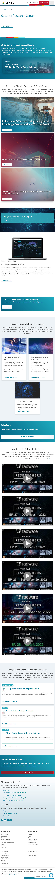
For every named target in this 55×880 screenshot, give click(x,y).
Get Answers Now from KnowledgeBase (14, 792)
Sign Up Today (7, 307)
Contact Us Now (27, 772)
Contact (44, 3)
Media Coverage (5, 855)
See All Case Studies (8, 746)
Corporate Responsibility (7, 842)
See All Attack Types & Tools (10, 701)
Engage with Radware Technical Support (14, 798)
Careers (3, 844)
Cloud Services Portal (33, 839)
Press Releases (5, 854)
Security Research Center (10, 813)
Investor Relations (5, 839)
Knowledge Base (32, 842)
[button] (27, 3)
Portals (30, 838)
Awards (3, 860)
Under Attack (34, 3)
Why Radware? (4, 834)
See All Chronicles (7, 723)
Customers (4, 836)
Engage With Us (32, 851)
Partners (3, 838)
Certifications (4, 863)
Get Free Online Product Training (12, 795)
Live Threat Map (32, 855)
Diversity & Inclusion (6, 841)
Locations (6, 790)
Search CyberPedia (27, 437)
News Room (4, 851)
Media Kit (3, 862)
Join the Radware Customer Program (13, 800)
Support (30, 834)
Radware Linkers (32, 841)
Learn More (6, 220)
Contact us (6, 26)
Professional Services (33, 844)
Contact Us (4, 847)
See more (5, 280)
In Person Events (5, 859)
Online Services (32, 832)
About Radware (5, 832)
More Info (28, 877)
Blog (4, 811)
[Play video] (27, 478)
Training (30, 836)
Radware (4, 10)
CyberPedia (6, 816)
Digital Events (4, 857)
